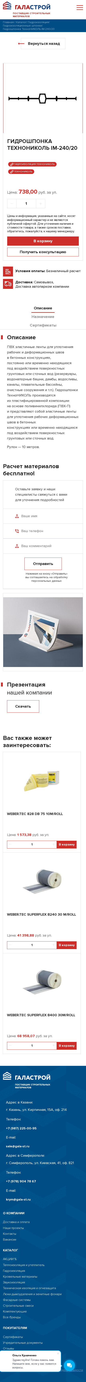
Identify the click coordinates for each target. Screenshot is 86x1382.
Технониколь (22, 171)
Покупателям (15, 1328)
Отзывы (8, 1349)
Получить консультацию (43, 252)
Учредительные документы (23, 1343)
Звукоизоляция (14, 1282)
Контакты (9, 1234)
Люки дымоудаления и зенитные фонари (32, 1294)
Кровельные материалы (20, 1277)
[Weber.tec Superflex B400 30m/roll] (42, 981)
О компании (13, 1213)
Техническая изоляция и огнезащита (29, 1288)
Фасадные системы (17, 1300)
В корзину (43, 241)
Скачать (23, 706)
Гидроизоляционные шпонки (22, 25)
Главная (8, 22)
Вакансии (9, 1240)
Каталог (21, 22)
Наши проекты (13, 1228)
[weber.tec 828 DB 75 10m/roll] (42, 780)
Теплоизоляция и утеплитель (24, 1265)
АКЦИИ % (10, 1259)
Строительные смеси (18, 1306)
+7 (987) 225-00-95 (21, 1128)
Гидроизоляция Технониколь (34, 164)
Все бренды (12, 1317)
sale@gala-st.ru (17, 1146)
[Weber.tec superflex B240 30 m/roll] (42, 880)
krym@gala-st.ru (18, 1200)
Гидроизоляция (38, 22)
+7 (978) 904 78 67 (21, 1181)
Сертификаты (13, 1337)
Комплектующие (15, 1311)
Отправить (43, 563)
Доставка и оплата (16, 1222)
